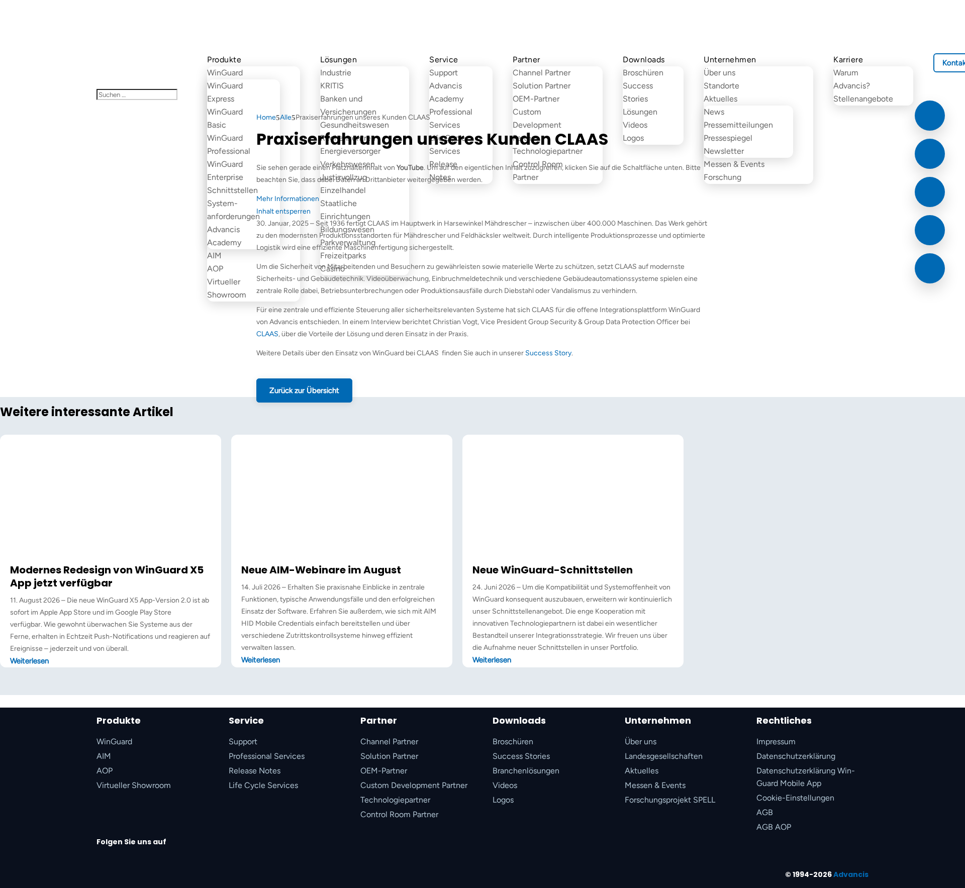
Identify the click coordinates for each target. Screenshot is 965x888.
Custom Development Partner (413, 785)
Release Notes (254, 770)
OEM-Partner (383, 770)
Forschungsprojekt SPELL (670, 800)
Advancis (850, 874)
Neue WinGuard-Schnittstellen (552, 570)
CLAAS (267, 334)
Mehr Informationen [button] (287, 198)
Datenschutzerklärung (795, 756)
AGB (764, 812)
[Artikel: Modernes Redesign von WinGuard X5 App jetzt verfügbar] (110, 557)
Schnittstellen (232, 190)
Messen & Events (734, 164)
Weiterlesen (29, 660)
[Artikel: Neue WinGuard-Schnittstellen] (573, 557)
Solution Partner (541, 85)
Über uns (719, 72)
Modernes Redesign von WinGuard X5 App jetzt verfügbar (107, 576)
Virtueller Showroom (133, 785)
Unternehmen (730, 59)
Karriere (848, 59)
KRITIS (332, 85)
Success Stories (521, 756)
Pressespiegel (728, 138)
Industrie (335, 72)
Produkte (224, 59)
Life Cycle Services (263, 785)
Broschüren (643, 72)
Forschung (722, 177)
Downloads (644, 59)
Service (443, 59)
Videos (505, 785)
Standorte (721, 85)
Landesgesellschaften (664, 756)
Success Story (548, 353)
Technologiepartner (395, 800)
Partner (526, 59)
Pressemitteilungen (738, 125)
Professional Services (267, 756)
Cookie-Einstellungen (795, 798)
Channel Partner (541, 72)
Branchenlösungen (526, 770)
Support (443, 72)
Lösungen (338, 59)
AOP (215, 268)
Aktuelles (641, 770)
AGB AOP (773, 827)
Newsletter (724, 151)
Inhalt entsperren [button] (283, 211)
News (714, 112)
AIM (214, 255)
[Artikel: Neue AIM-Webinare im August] (341, 557)
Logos (503, 800)
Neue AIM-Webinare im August (321, 570)
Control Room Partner (399, 814)
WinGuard (225, 72)
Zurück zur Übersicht (304, 390)
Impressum (776, 741)
